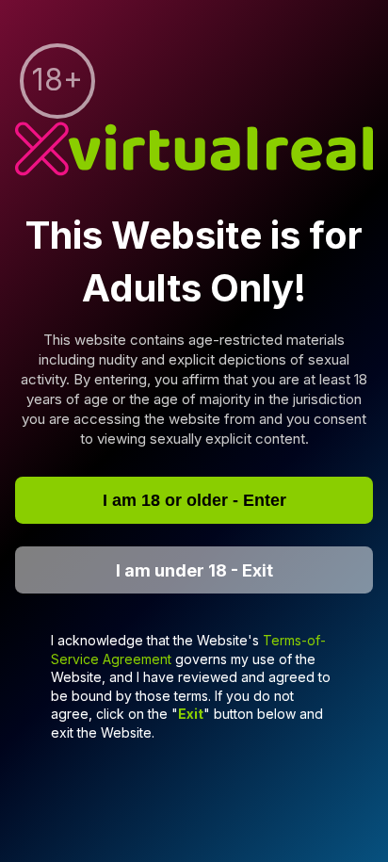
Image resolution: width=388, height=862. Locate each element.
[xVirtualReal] (194, 150)
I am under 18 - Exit (194, 569)
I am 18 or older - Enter (194, 500)
